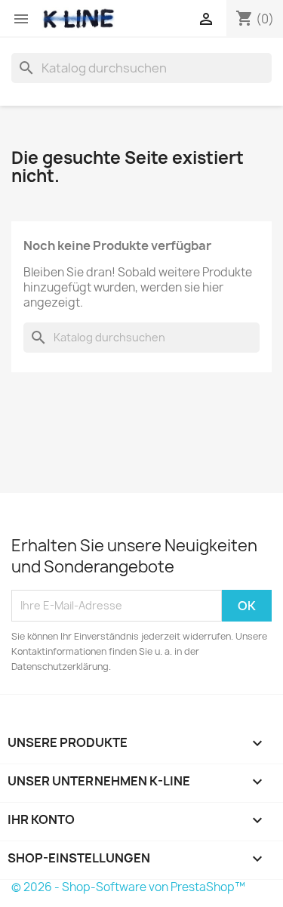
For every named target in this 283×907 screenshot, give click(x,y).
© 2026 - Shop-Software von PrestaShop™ (128, 887)
